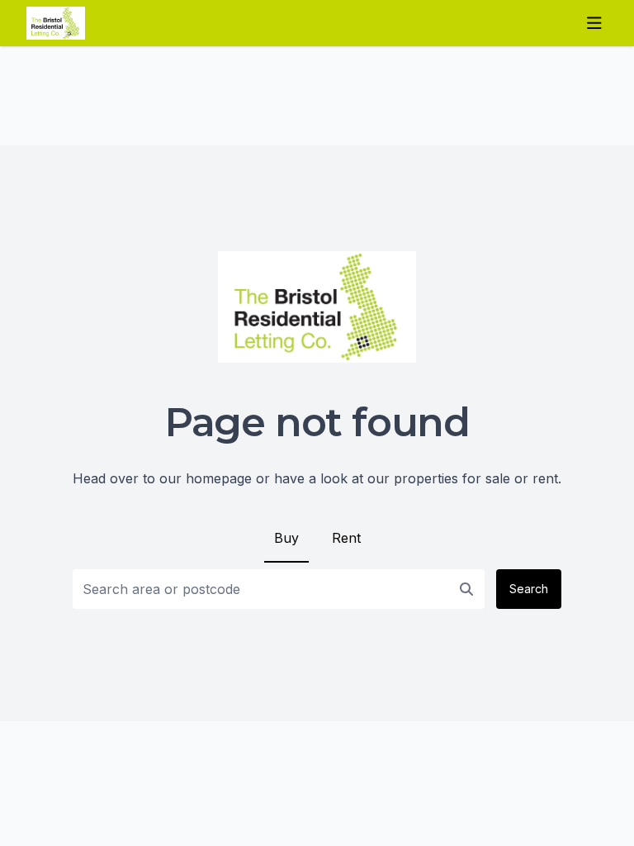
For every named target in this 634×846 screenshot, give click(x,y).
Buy (286, 538)
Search (528, 589)
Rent (346, 538)
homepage (219, 478)
